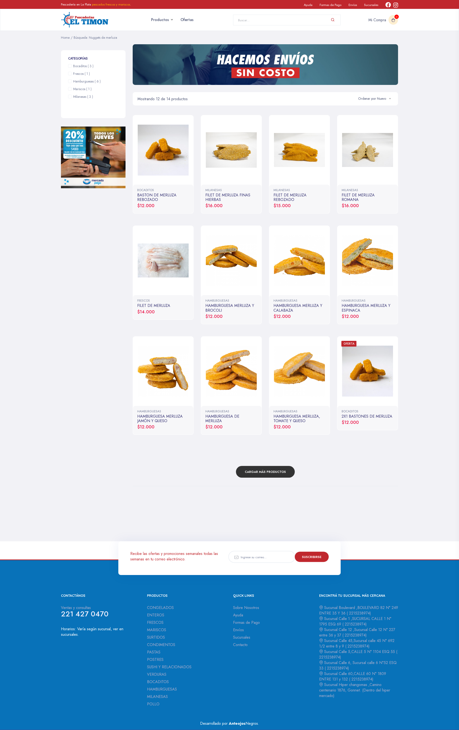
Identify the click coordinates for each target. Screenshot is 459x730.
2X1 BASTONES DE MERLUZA (367, 416)
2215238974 (359, 613)
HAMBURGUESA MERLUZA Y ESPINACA (366, 308)
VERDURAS (156, 674)
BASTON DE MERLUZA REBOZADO (156, 197)
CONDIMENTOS (161, 644)
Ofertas (186, 19)
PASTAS (153, 652)
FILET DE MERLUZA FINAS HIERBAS (227, 197)
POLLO (153, 704)
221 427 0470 (85, 614)
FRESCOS (143, 300)
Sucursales (371, 5)
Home (65, 37)
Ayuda (308, 5)
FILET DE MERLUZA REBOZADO (289, 197)
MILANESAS (213, 190)
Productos (160, 19)
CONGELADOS (160, 607)
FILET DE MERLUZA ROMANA (358, 197)
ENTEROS (155, 615)
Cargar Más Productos (265, 472)
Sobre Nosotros (246, 607)
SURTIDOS (156, 637)
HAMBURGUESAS (217, 300)
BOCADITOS (145, 190)
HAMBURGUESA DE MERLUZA (222, 419)
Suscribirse (312, 557)
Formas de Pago (330, 5)
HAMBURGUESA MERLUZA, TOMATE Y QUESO (296, 419)
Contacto (240, 644)
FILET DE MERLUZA (153, 305)
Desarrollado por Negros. (229, 723)
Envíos (353, 5)
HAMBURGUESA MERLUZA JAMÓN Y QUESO (160, 419)
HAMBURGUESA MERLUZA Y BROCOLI (229, 308)
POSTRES (155, 659)
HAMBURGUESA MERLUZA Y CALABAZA (297, 308)
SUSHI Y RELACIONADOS (169, 667)
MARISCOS (156, 630)
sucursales (69, 634)
